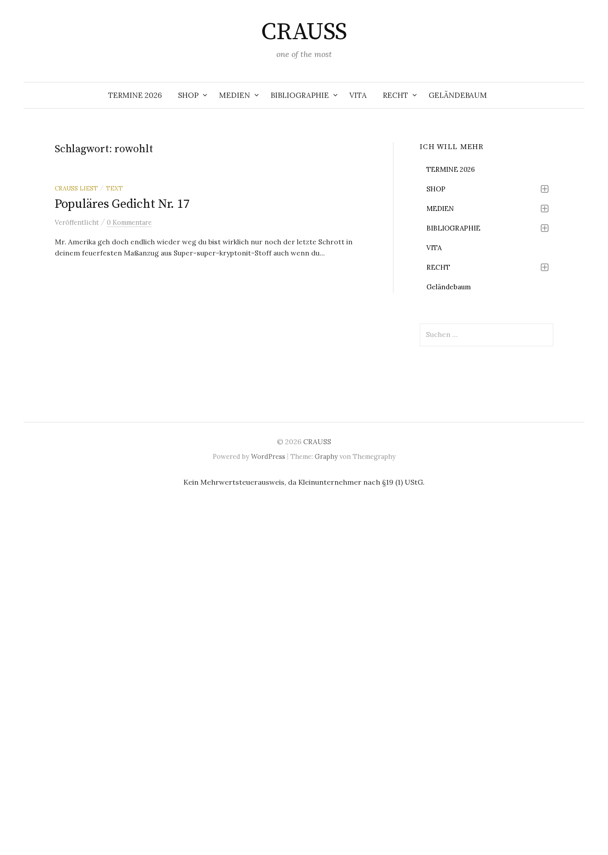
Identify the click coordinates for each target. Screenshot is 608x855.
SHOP (188, 95)
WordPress (268, 456)
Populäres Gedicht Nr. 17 (122, 204)
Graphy (326, 456)
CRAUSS (304, 32)
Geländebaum (458, 95)
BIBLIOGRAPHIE (300, 95)
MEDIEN (234, 95)
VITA (358, 95)
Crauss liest (76, 188)
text (114, 188)
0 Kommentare (129, 222)
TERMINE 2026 (135, 95)
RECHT (395, 95)
